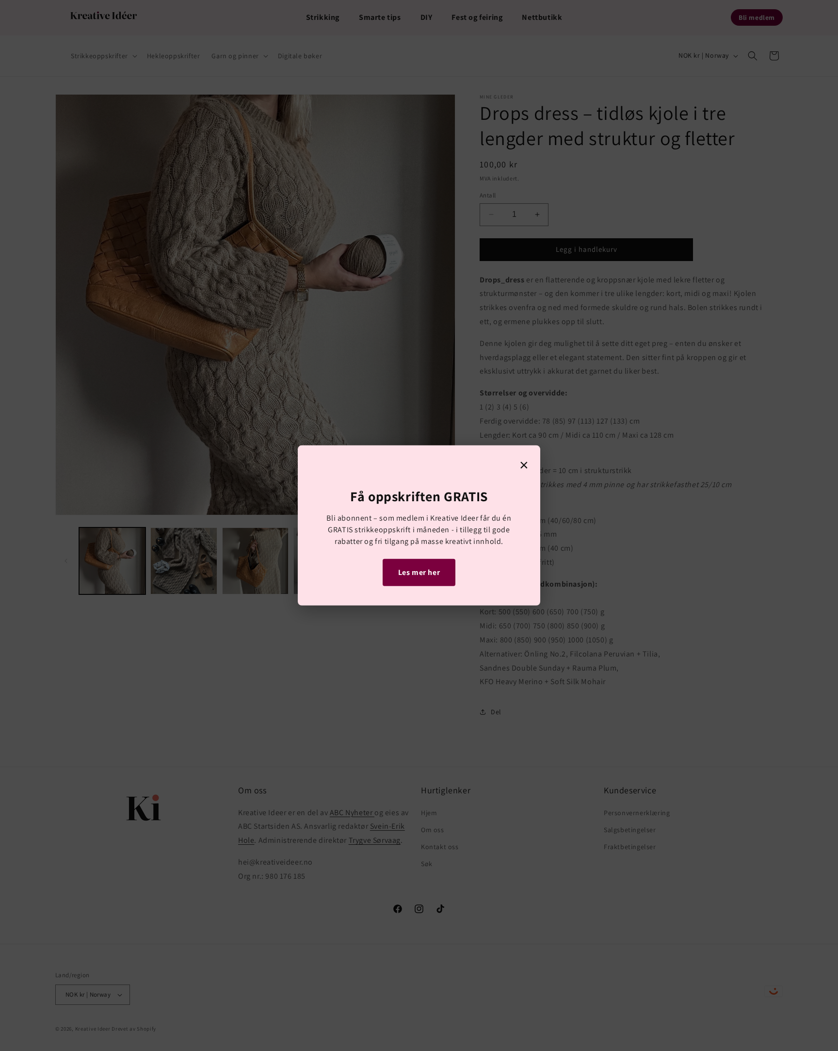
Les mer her (419, 572)
